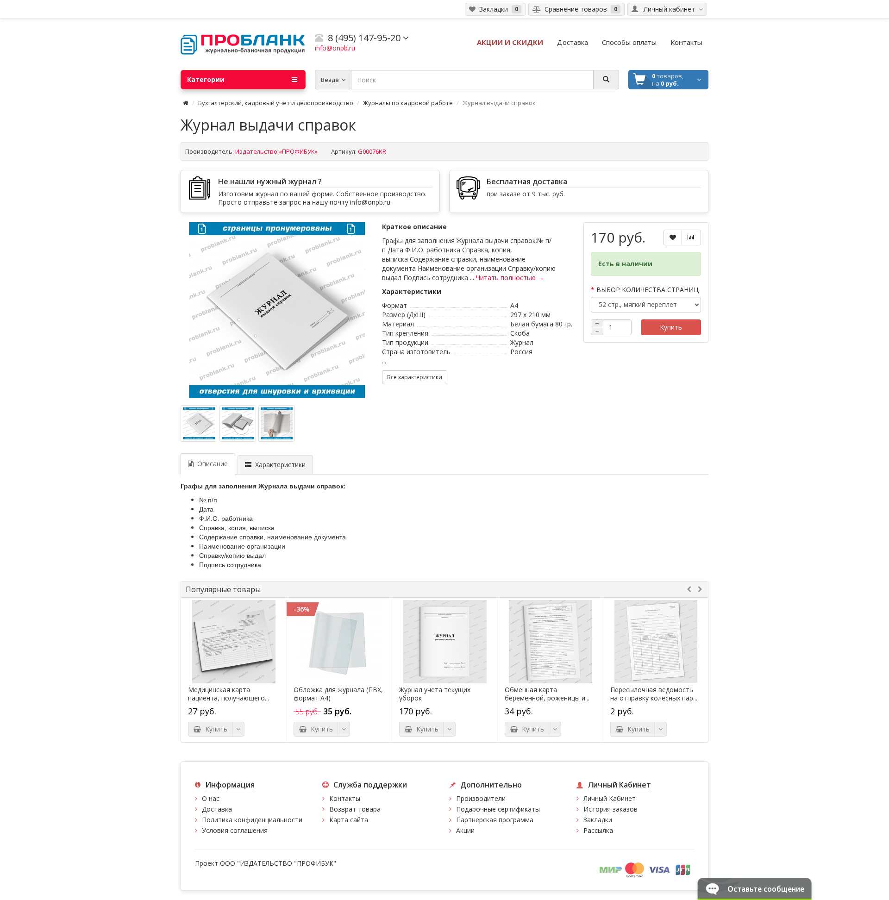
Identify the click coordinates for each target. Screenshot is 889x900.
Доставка (217, 809)
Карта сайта (348, 819)
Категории (206, 79)
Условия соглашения (235, 830)
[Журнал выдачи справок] (277, 310)
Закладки (597, 819)
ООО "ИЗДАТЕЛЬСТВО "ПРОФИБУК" (278, 863)
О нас (210, 798)
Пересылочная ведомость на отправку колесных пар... (653, 694)
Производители (481, 798)
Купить (671, 327)
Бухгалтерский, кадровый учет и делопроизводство (275, 103)
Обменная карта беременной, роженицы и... (547, 694)
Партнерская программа (494, 819)
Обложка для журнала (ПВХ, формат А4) (338, 694)
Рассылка (598, 830)
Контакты (344, 798)
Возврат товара (355, 809)
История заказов (610, 809)
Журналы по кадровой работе (408, 103)
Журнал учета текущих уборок (434, 694)
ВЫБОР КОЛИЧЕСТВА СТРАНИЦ (647, 289)
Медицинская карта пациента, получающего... (228, 694)
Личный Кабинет (609, 798)
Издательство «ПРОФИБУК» (276, 151)
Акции (465, 830)
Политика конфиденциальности (252, 819)
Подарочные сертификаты (498, 809)
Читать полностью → (510, 277)
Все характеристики (414, 377)
